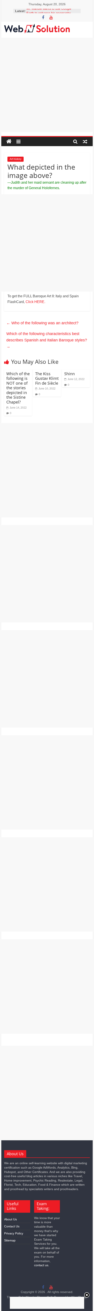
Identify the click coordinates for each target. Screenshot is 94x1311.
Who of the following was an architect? (42, 323)
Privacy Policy (13, 1233)
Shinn (69, 373)
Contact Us (11, 1226)
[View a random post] (85, 141)
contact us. (41, 1265)
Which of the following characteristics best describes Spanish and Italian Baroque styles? (46, 340)
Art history (15, 159)
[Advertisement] (47, 85)
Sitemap (10, 1240)
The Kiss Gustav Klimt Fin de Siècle (47, 378)
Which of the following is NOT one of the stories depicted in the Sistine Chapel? (18, 388)
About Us (10, 1219)
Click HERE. (35, 302)
